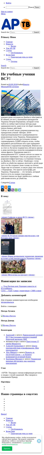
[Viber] (12, 190)
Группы (14, 61)
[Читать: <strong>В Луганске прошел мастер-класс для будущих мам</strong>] (11, 233)
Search (3, 65)
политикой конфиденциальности (16, 443)
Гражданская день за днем (21, 57)
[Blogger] (5, 190)
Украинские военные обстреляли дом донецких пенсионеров (23, 361)
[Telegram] (19, 190)
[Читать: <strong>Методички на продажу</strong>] (13, 273)
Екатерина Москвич (14, 359)
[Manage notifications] (39, 441)
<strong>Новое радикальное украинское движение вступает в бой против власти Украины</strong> (22, 257)
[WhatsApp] (16, 190)
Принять (7, 449)
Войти (8, 3)
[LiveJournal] (9, 190)
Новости (9, 44)
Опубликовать (17, 53)
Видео (13, 46)
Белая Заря (10, 55)
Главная (9, 42)
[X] (2, 190)
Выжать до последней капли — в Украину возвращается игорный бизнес (20, 354)
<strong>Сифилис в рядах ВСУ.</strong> (17, 217)
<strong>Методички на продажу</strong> (18, 275)
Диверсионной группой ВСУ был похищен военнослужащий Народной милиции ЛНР (24, 337)
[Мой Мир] (9, 187)
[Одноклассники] (5, 187)
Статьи (9, 50)
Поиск (31, 7)
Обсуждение (13, 87)
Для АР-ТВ (10, 48)
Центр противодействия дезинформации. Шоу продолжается (22, 348)
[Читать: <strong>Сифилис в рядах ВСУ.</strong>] (6, 215)
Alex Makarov (11, 352)
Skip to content (7, 12)
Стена (8, 59)
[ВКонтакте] (2, 187)
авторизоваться (7, 302)
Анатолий (10, 335)
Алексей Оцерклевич (15, 346)
